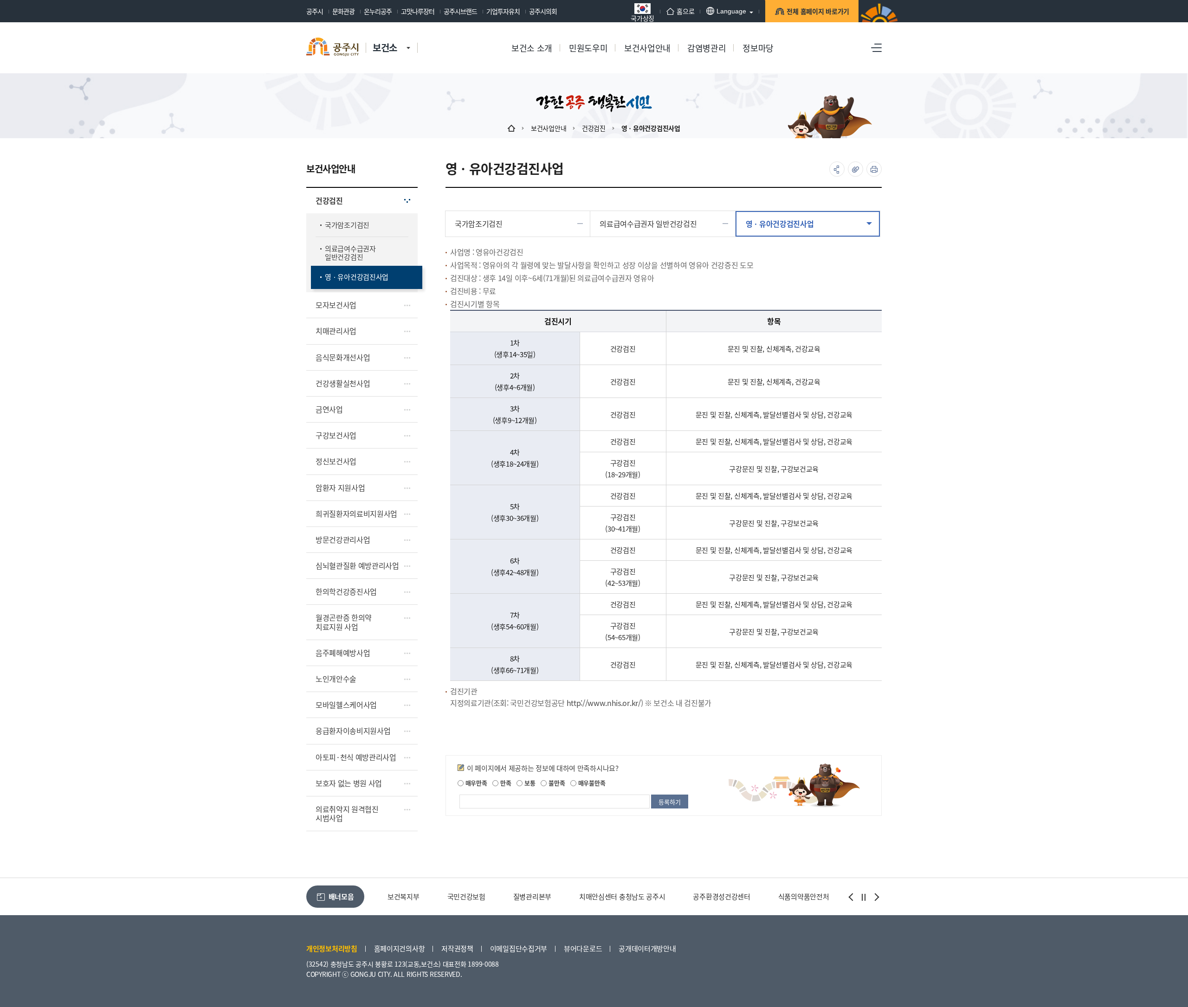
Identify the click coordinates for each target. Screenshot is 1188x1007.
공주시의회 (543, 11)
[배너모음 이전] (852, 897)
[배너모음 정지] (864, 897)
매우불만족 (590, 782)
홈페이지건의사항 (399, 948)
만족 (504, 782)
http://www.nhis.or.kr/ (604, 702)
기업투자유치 (503, 11)
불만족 (556, 782)
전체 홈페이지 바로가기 (818, 11)
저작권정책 (457, 948)
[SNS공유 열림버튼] (837, 169)
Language (731, 11)
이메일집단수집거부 (518, 948)
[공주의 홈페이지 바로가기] (408, 38)
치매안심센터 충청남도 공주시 (622, 896)
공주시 (314, 11)
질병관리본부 (532, 896)
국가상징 (642, 17)
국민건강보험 (466, 896)
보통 (529, 782)
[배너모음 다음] (876, 897)
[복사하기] (855, 169)
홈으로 (685, 11)
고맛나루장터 (417, 11)
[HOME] (511, 128)
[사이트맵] (876, 47)
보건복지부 (403, 896)
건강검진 (594, 128)
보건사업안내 (548, 128)
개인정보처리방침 (331, 948)
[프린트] (874, 169)
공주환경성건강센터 (721, 896)
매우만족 (475, 782)
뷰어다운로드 (583, 948)
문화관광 (343, 11)
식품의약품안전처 (803, 896)
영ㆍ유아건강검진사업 (650, 128)
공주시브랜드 (460, 11)
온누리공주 (378, 11)
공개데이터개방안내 (647, 948)
